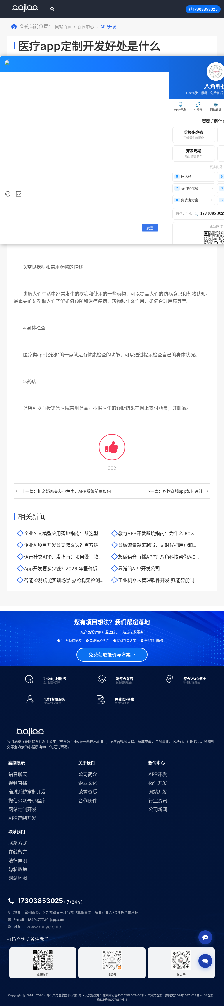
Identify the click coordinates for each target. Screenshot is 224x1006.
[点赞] (112, 450)
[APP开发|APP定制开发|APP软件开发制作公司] (25, 9)
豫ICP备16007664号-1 (112, 999)
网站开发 (157, 792)
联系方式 (17, 843)
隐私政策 (17, 869)
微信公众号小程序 (27, 801)
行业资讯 (157, 801)
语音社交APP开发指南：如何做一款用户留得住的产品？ (82, 557)
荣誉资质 (87, 792)
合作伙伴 (87, 801)
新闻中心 (86, 26)
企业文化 (87, 783)
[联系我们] (205, 961)
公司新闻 (157, 809)
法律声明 (17, 860)
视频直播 (17, 783)
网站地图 (17, 878)
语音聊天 (17, 774)
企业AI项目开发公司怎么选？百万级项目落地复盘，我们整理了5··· (92, 545)
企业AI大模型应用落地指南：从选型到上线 (68, 533)
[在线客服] (205, 937)
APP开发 (108, 26)
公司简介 (87, 774)
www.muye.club (44, 927)
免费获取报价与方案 (111, 654)
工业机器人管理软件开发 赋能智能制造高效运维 (168, 580)
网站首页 (63, 26)
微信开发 (157, 783)
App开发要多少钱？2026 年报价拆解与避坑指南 (74, 568)
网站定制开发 (22, 809)
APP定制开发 (22, 818)
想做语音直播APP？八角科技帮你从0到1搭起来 (167, 557)
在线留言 (17, 852)
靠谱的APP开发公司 (139, 568)
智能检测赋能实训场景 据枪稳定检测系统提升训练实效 (80, 580)
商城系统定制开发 (27, 792)
